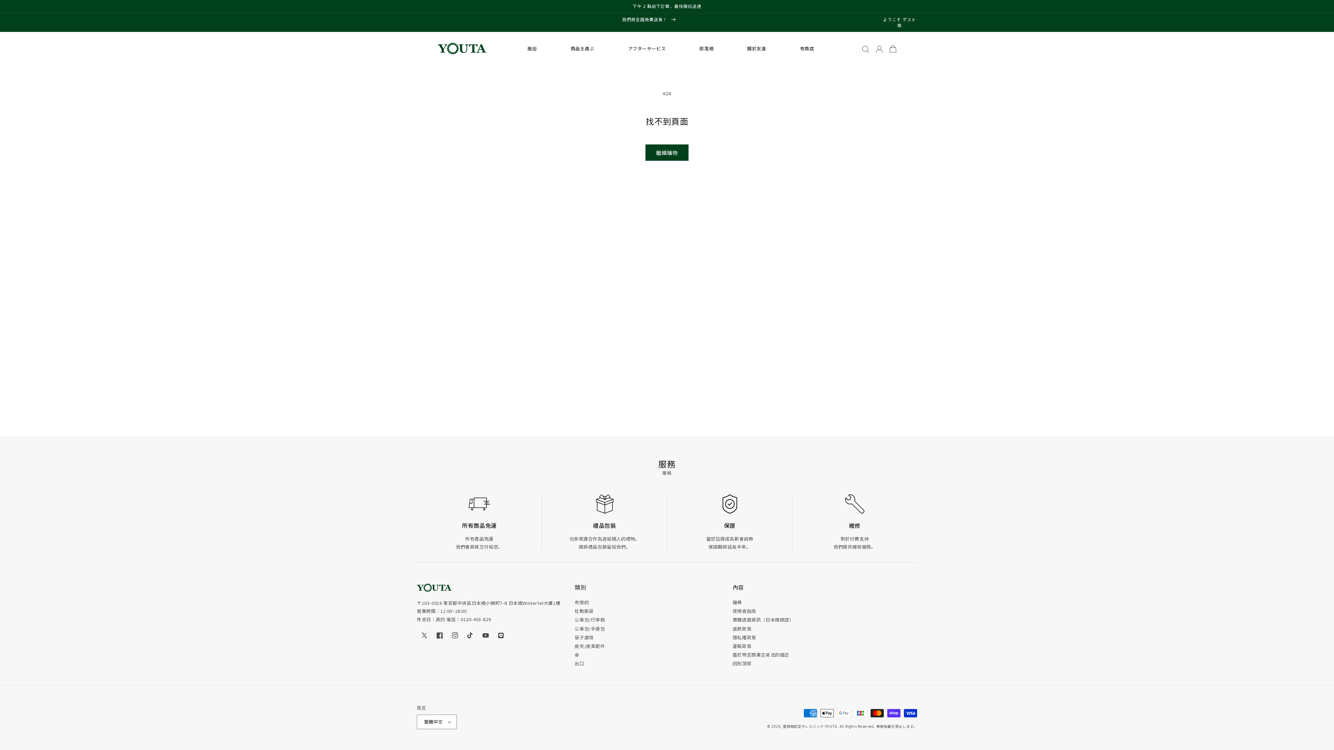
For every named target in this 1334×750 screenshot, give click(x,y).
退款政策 (742, 628)
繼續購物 (667, 152)
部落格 (706, 48)
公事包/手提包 (590, 628)
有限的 (582, 602)
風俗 (532, 48)
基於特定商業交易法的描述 (761, 654)
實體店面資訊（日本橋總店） (763, 619)
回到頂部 (742, 663)
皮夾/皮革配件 (590, 646)
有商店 (807, 48)
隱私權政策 (744, 637)
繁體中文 (433, 721)
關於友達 (756, 48)
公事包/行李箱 (590, 619)
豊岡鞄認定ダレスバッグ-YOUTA (810, 726)
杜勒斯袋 (584, 611)
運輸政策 (742, 646)
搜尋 (737, 602)
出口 (579, 663)
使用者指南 (744, 611)
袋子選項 (584, 637)
